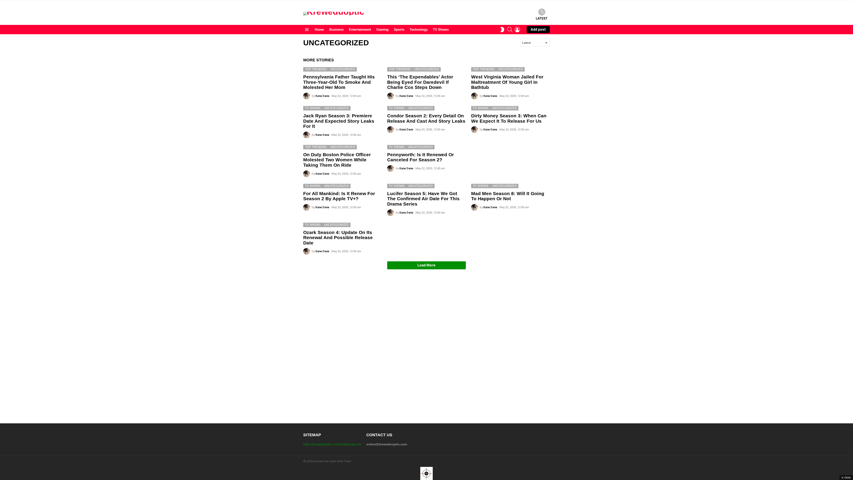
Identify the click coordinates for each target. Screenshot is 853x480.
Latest (542, 18)
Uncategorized (342, 69)
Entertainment (360, 29)
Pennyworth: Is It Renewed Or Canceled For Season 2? (420, 157)
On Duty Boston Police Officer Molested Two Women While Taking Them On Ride (337, 160)
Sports (399, 29)
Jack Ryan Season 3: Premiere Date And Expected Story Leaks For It (338, 121)
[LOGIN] (517, 29)
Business (336, 29)
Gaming (382, 29)
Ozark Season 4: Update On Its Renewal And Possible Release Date (338, 237)
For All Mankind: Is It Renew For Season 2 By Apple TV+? (339, 196)
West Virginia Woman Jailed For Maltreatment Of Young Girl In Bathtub (507, 82)
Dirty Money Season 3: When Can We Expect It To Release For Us (508, 118)
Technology (419, 29)
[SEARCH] (509, 29)
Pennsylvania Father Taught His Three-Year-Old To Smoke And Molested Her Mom (339, 82)
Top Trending (316, 69)
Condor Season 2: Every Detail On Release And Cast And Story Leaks (426, 118)
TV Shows (441, 29)
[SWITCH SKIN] (502, 29)
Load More (426, 265)
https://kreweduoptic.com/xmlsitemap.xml (332, 444)
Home (319, 29)
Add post (538, 29)
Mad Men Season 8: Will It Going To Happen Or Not (507, 196)
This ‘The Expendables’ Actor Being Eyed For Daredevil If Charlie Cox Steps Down (420, 82)
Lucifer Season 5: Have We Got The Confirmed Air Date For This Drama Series (423, 198)
